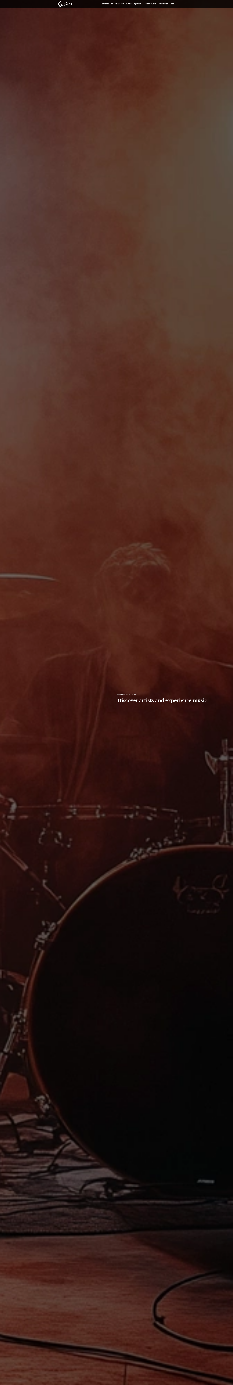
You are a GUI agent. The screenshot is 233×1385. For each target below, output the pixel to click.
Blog (172, 4)
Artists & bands (107, 4)
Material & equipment (133, 4)
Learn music (119, 4)
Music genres (163, 4)
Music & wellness (150, 4)
